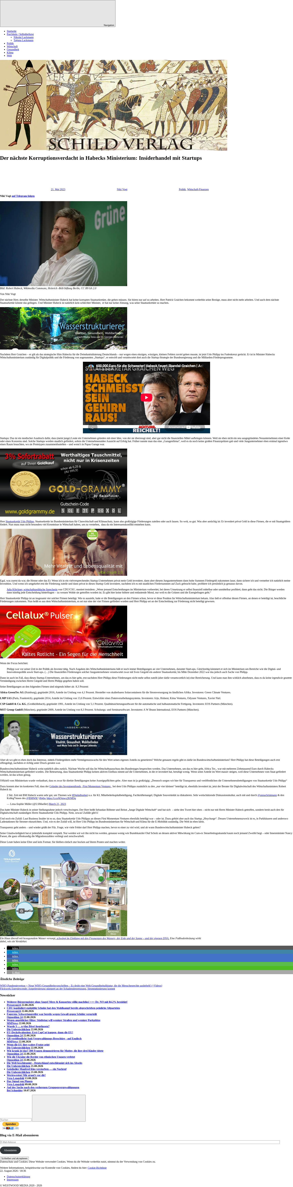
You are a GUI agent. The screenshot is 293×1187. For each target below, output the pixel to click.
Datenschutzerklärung (18, 1176)
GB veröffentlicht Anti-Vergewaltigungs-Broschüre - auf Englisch (44, 1038)
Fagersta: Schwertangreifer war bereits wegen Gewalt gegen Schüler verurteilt (52, 1014)
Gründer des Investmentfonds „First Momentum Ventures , (80, 786)
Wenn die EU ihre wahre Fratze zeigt (28, 1044)
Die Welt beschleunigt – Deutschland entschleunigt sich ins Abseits (44, 1062)
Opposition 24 (15, 1017)
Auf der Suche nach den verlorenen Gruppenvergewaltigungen (43, 1087)
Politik (10, 43)
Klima (10, 52)
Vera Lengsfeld (15, 1078)
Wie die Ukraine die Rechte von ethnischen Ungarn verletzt (41, 1056)
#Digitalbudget (80, 795)
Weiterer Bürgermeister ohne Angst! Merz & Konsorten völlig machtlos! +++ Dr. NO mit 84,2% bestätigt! (67, 1001)
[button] (13, 948)
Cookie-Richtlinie (97, 1167)
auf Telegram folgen (23, 196)
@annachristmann (267, 795)
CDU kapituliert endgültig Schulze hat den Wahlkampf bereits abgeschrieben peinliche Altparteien (63, 1008)
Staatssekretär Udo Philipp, (20, 521)
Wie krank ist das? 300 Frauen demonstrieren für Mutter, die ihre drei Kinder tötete (55, 1050)
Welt (9, 55)
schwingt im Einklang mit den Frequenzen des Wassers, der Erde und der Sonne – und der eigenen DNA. (112, 938)
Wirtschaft (12, 46)
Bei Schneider (15, 1090)
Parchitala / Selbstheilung (20, 34)
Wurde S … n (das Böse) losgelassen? (28, 1026)
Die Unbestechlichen (18, 1029)
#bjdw (42, 798)
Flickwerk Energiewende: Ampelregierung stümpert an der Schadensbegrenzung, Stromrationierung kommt (57, 988)
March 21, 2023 (57, 804)
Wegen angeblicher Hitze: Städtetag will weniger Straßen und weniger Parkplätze (53, 1020)
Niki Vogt (122, 189)
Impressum (12, 1179)
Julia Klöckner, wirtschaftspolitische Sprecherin (32, 589)
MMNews (12, 1023)
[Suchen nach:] (16, 1119)
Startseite (11, 31)
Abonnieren (10, 1150)
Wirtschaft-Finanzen (198, 189)
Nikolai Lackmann (24, 37)
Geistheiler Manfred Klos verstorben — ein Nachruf (36, 1069)
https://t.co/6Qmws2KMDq (61, 798)
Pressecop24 (14, 1004)
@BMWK (32, 798)
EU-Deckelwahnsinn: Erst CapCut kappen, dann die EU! (40, 1032)
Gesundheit (13, 49)
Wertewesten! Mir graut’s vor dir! (26, 1075)
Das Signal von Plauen (20, 1081)
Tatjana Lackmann (23, 40)
